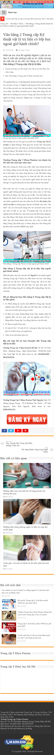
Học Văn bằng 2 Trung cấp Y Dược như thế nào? (24, 76)
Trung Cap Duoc (41, 712)
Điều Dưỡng (29, 715)
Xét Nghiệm (18, 715)
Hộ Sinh (46, 715)
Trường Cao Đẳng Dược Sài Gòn (37, 726)
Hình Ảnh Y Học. (7, 717)
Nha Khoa (38, 715)
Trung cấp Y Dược (8, 712)
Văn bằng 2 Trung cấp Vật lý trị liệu (22, 64)
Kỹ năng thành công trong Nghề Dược (35, 450)
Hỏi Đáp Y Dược (17, 24)
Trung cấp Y (15, 348)
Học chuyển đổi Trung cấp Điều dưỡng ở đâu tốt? (19, 443)
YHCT (10, 715)
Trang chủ (4, 24)
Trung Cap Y (29, 712)
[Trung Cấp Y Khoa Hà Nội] (27, 4)
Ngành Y (34, 275)
